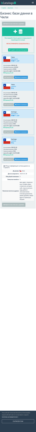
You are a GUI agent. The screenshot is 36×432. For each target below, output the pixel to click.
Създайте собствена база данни (18, 50)
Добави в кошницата (21, 77)
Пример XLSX (9, 73)
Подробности (9, 77)
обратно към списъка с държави (14, 23)
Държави (10, 8)
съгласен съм (18, 421)
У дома (4, 8)
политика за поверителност (10, 417)
